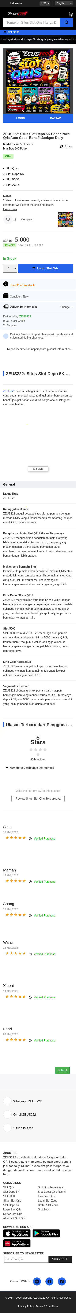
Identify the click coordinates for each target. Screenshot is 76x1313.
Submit (62, 1070)
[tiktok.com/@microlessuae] (62, 1281)
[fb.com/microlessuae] (49, 1281)
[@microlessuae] (37, 1281)
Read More (37, 468)
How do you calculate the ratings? (31, 767)
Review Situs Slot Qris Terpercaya (38, 798)
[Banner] (17, 13)
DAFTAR (55, 118)
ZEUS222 (9, 391)
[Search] (66, 22)
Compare (26, 219)
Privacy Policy (26, 1306)
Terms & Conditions (47, 1306)
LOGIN (20, 118)
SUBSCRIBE (60, 1259)
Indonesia (16, 3)
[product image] (38, 80)
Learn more (10, 209)
